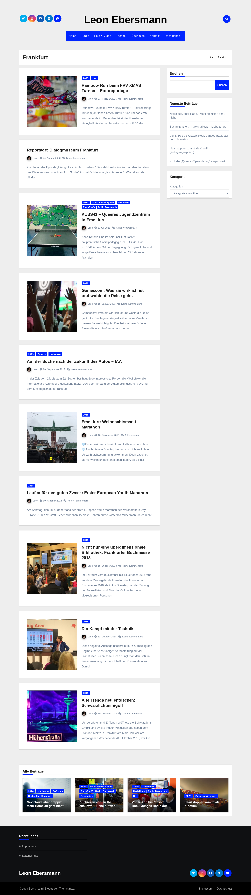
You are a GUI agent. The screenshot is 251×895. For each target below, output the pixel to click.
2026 (31, 791)
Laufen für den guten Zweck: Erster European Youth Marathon (87, 492)
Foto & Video (102, 35)
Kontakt (155, 35)
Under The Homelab (39, 796)
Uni (94, 78)
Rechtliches (173, 35)
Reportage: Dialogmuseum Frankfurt (62, 150)
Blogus (49, 888)
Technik (121, 35)
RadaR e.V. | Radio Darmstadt (100, 207)
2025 (85, 78)
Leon (90, 98)
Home (72, 35)
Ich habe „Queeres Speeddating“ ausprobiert (197, 161)
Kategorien (176, 186)
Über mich (138, 35)
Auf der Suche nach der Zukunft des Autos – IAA (74, 361)
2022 (85, 283)
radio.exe (55, 354)
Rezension (87, 796)
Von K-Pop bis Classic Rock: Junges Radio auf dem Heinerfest (149, 806)
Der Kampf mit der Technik (107, 628)
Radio (85, 35)
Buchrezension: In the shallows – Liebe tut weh (199, 126)
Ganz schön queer (103, 202)
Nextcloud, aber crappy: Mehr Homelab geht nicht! (46, 804)
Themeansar (66, 888)
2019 (31, 354)
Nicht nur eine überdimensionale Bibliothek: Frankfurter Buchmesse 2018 (116, 552)
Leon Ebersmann (125, 19)
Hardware (43, 791)
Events (42, 354)
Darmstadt (149, 786)
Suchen (176, 73)
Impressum (29, 846)
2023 (85, 202)
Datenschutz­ (30, 855)
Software (58, 791)
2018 (85, 414)
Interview (123, 202)
